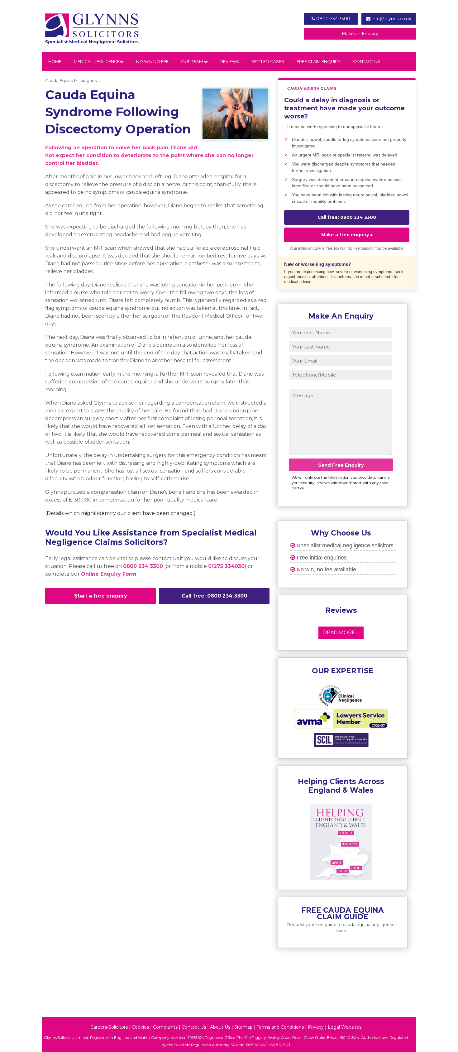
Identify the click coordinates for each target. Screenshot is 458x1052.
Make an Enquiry (360, 33)
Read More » (341, 633)
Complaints (165, 1027)
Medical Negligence (97, 61)
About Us (220, 1027)
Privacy (316, 1027)
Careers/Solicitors (109, 1027)
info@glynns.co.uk (390, 19)
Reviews (229, 61)
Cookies (140, 1027)
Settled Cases (267, 61)
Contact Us (366, 61)
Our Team (192, 61)
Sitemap (243, 1027)
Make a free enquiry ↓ (347, 235)
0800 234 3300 (332, 19)
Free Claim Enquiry (319, 61)
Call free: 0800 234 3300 (214, 596)
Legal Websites (344, 1027)
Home (54, 61)
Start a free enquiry (100, 596)
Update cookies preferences (72, 615)
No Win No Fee (152, 61)
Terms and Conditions (280, 1027)
